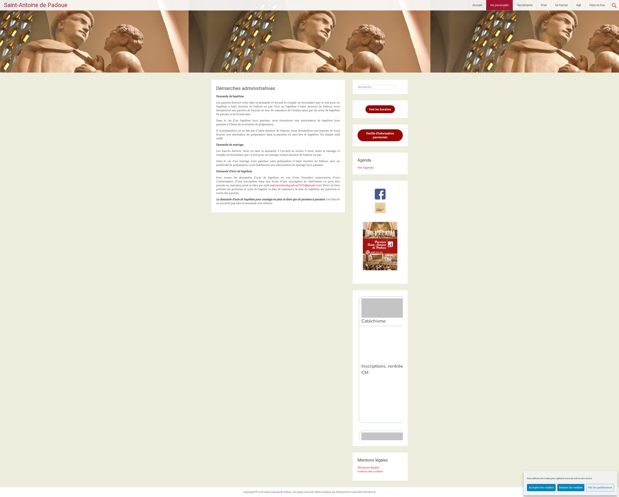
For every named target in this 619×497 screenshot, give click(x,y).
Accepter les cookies (541, 487)
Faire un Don (597, 5)
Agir (578, 5)
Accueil (477, 5)
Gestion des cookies (370, 471)
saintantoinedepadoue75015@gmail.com (295, 185)
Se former (561, 5)
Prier (544, 5)
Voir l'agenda (365, 167)
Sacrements (525, 5)
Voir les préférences (600, 487)
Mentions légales (368, 467)
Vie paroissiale (499, 5)
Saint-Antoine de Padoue (35, 5)
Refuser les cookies (571, 487)
